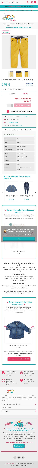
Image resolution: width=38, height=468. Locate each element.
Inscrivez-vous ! (19, 446)
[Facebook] (14, 457)
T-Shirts (21, 278)
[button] (6, 32)
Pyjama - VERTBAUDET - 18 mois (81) (27, 196)
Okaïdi (34, 286)
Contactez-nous (17, 125)
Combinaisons (21, 280)
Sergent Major (28, 286)
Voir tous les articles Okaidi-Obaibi (19, 359)
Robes (11, 278)
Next (32, 327)
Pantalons (15, 278)
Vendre (16, 2)
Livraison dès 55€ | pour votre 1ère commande (19, 6)
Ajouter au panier (24, 105)
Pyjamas (26, 278)
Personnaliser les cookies (21, 235)
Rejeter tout (31, 235)
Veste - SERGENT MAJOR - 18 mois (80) (11, 196)
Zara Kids (24, 288)
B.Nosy (19, 288)
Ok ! (19, 239)
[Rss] (19, 457)
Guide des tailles (13, 122)
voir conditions (25, 117)
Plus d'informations (8, 235)
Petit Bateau (14, 288)
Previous (5, 327)
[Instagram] (23, 457)
